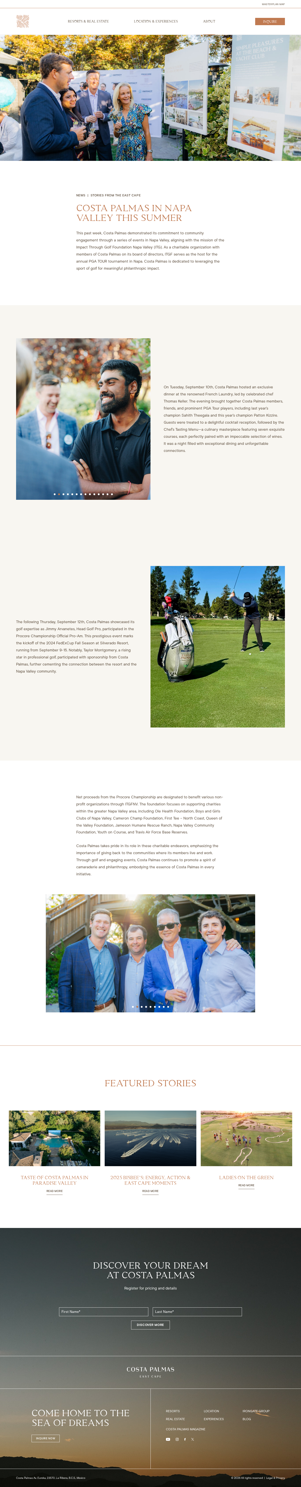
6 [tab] (76, 494)
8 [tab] (85, 494)
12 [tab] (103, 494)
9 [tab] (90, 494)
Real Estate (175, 1419)
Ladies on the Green (246, 1178)
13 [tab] (107, 494)
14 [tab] (112, 494)
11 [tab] (98, 494)
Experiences (214, 1419)
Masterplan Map (273, 4)
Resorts (173, 1411)
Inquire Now (45, 1438)
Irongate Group (256, 1411)
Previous (53, 953)
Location (211, 1411)
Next (248, 953)
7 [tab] (81, 494)
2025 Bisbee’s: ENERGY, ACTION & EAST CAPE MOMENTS (150, 1180)
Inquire (270, 22)
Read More (54, 1191)
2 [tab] (59, 494)
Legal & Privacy (275, 1477)
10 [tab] (94, 494)
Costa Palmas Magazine (185, 1429)
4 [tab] (68, 494)
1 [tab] (54, 494)
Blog (247, 1419)
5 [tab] (72, 494)
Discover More (150, 1325)
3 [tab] (63, 494)
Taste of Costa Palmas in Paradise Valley (54, 1180)
